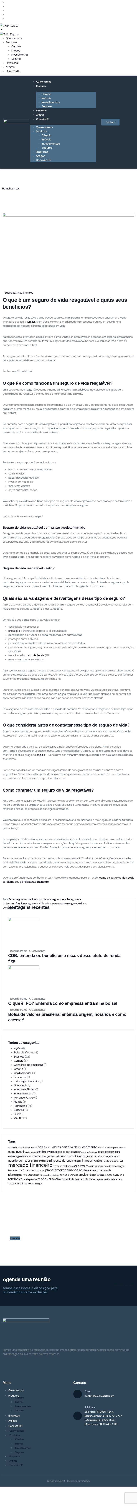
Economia (20, 1077)
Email (88, 1391)
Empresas (41, 110)
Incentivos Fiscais (24, 1089)
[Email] (77, 1394)
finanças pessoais (51, 1156)
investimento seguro (111, 1161)
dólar (78, 1152)
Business (14, 188)
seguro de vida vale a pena (108, 1179)
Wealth (18, 1118)
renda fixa (15, 1179)
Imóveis (19, 1402)
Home (5, 188)
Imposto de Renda (33, 655)
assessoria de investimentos (22, 1147)
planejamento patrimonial (97, 1170)
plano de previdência (51, 1175)
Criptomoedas (23, 1073)
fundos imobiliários (72, 1156)
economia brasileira (89, 1152)
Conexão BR (42, 119)
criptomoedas (30, 1152)
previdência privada (91, 1175)
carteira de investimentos (80, 1147)
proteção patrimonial (113, 1174)
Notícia (18, 1102)
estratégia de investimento (24, 1156)
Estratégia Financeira (26, 1081)
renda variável (48, 1179)
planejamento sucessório (25, 1175)
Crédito (18, 1069)
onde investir (80, 1166)
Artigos (40, 114)
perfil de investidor (29, 1170)
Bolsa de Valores (24, 1052)
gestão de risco (114, 1156)
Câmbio (18, 1061)
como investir (16, 1152)
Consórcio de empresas (28, 1065)
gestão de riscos (19, 1161)
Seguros (47, 106)
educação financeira (108, 1152)
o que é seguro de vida (99, 1166)
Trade (17, 1114)
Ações (18, 1048)
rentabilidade (66, 1179)
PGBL (42, 1170)
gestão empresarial (41, 1160)
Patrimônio (20, 1106)
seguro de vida (85, 1179)
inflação (77, 1160)
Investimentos (24, 292)
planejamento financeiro (63, 1170)
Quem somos (43, 81)
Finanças (19, 1085)
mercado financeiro (30, 1165)
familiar (31, 322)
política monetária (69, 1174)
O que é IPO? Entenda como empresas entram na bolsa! (63, 1003)
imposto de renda (62, 1161)
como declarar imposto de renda (112, 1147)
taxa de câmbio (19, 1183)
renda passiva (30, 1179)
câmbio (41, 1152)
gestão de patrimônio (97, 1156)
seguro (41, 755)
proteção (14, 631)
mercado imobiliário (63, 1166)
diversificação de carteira (61, 1152)
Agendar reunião (124, 1285)
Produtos (41, 86)
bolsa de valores (49, 1147)
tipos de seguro (36, 1183)
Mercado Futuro (24, 1097)
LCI (121, 1160)
